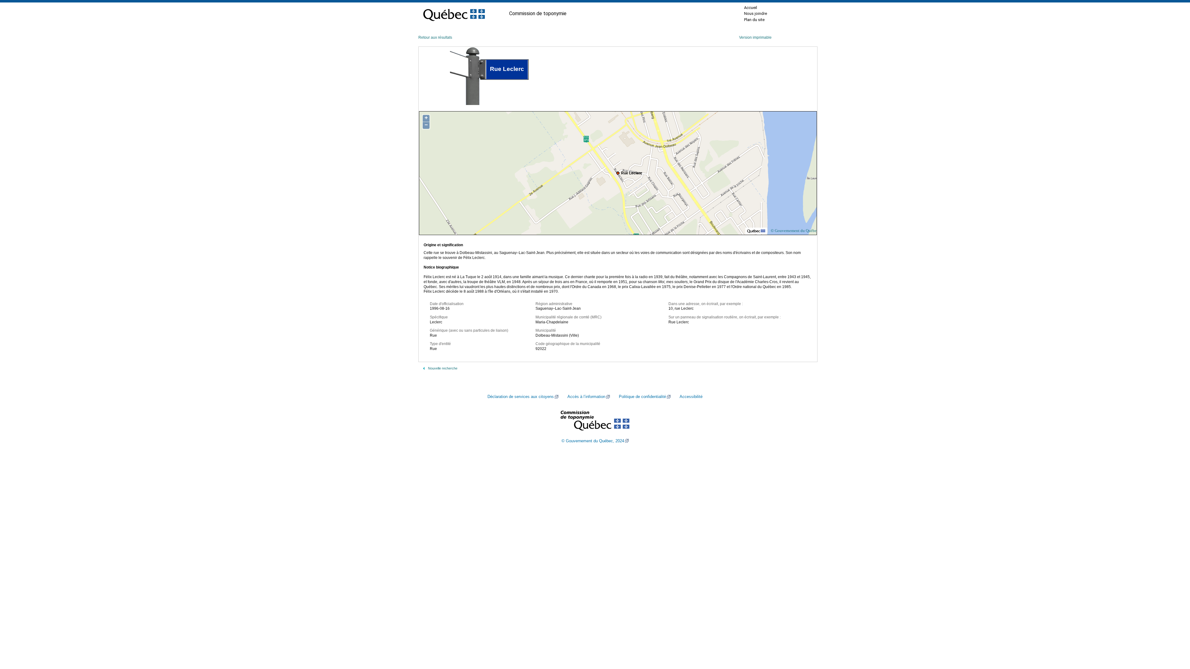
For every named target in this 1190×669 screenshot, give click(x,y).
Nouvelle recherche (442, 368)
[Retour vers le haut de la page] (1174, 635)
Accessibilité (691, 397)
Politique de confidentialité (642, 397)
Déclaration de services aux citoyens (520, 397)
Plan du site (754, 19)
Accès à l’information (586, 397)
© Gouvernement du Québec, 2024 (593, 441)
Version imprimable (755, 37)
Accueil (750, 7)
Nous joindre (755, 13)
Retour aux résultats (435, 37)
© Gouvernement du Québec (794, 230)
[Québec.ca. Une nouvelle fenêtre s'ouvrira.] (454, 13)
